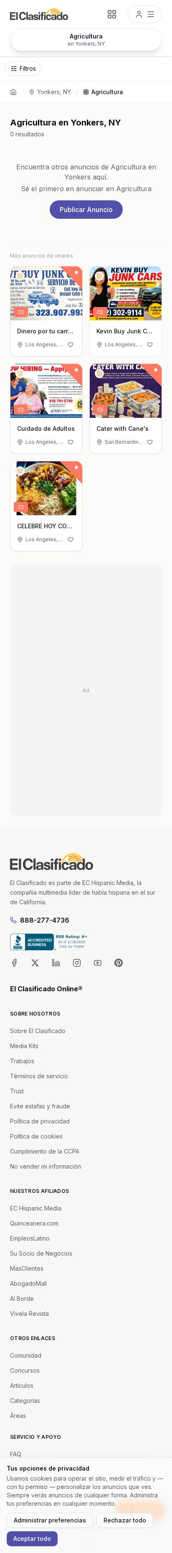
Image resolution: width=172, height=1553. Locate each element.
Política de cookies (36, 1136)
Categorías (25, 1400)
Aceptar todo (32, 1538)
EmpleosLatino (30, 1238)
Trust (17, 1091)
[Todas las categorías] (112, 14)
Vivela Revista (29, 1313)
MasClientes (26, 1268)
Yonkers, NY (54, 91)
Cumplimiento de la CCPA (44, 1151)
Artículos (21, 1385)
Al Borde (22, 1298)
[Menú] (145, 14)
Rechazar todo (125, 1520)
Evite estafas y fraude (40, 1106)
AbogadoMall (28, 1283)
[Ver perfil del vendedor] (20, 276)
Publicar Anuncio (86, 209)
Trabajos (22, 1060)
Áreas (18, 1415)
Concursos (25, 1370)
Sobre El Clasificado (38, 1030)
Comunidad (25, 1355)
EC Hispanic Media (35, 1208)
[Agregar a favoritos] (71, 345)
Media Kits (24, 1045)
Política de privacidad (40, 1121)
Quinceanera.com (34, 1223)
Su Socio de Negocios (41, 1253)
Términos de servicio (39, 1076)
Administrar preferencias (50, 1520)
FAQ (15, 1454)
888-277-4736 (44, 920)
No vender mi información (45, 1166)
